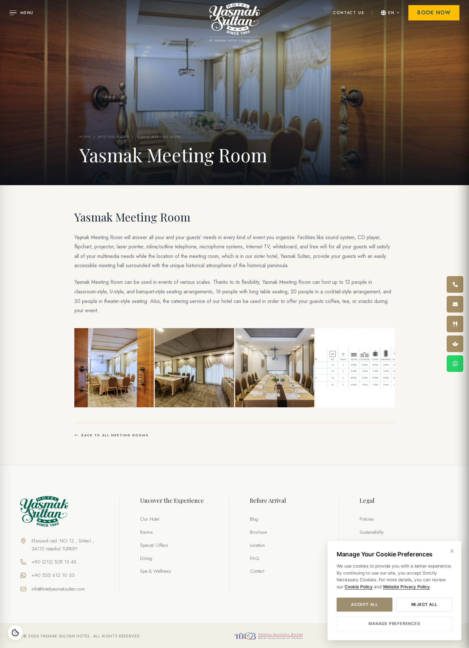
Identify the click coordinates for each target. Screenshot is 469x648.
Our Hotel (149, 519)
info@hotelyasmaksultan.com (58, 588)
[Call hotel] (455, 284)
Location (257, 545)
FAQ (254, 558)
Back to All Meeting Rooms (115, 435)
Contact (257, 571)
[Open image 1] (114, 368)
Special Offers (154, 545)
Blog (254, 519)
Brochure (258, 532)
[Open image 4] (355, 368)
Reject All (424, 604)
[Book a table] (455, 324)
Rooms (146, 532)
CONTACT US (348, 13)
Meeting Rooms (113, 137)
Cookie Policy (359, 586)
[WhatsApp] (455, 363)
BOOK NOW (433, 12)
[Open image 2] (194, 368)
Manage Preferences (394, 623)
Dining (146, 558)
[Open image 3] (275, 368)
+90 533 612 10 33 (53, 575)
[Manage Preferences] (15, 632)
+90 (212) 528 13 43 (54, 561)
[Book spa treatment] (455, 343)
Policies (367, 519)
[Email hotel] (455, 304)
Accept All (364, 604)
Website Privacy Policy (406, 586)
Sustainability (372, 532)
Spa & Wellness (155, 571)
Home (85, 137)
